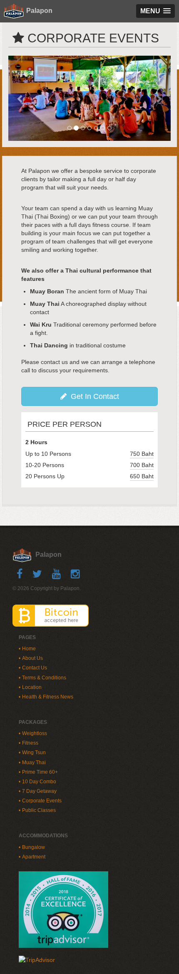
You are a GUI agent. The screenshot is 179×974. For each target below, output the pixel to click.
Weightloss (34, 733)
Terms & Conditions (44, 678)
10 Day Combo (39, 782)
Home (29, 649)
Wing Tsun (34, 752)
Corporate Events (42, 801)
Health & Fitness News (47, 697)
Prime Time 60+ (40, 772)
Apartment (33, 857)
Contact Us (34, 668)
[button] (20, 98)
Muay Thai (34, 762)
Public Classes (39, 810)
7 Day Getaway (39, 791)
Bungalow (33, 847)
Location (32, 687)
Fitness (30, 743)
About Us (32, 658)
